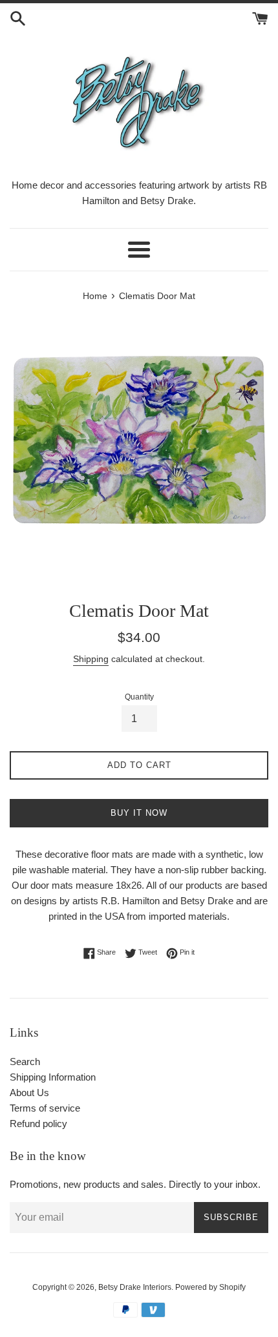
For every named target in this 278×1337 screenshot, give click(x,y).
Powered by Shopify (210, 1287)
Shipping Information (53, 1077)
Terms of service (45, 1108)
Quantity (139, 696)
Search (25, 1061)
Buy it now (139, 813)
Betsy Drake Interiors (134, 1287)
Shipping (91, 659)
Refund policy (38, 1123)
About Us (29, 1092)
